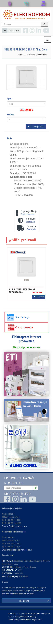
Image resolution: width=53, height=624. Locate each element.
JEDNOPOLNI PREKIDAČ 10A (22, 291)
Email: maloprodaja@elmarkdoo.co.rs (17, 550)
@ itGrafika (38, 620)
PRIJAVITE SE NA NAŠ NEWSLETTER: (19, 480)
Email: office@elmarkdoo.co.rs (14, 526)
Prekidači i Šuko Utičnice (37, 55)
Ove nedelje (22, 317)
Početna (21, 55)
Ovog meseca (24, 327)
